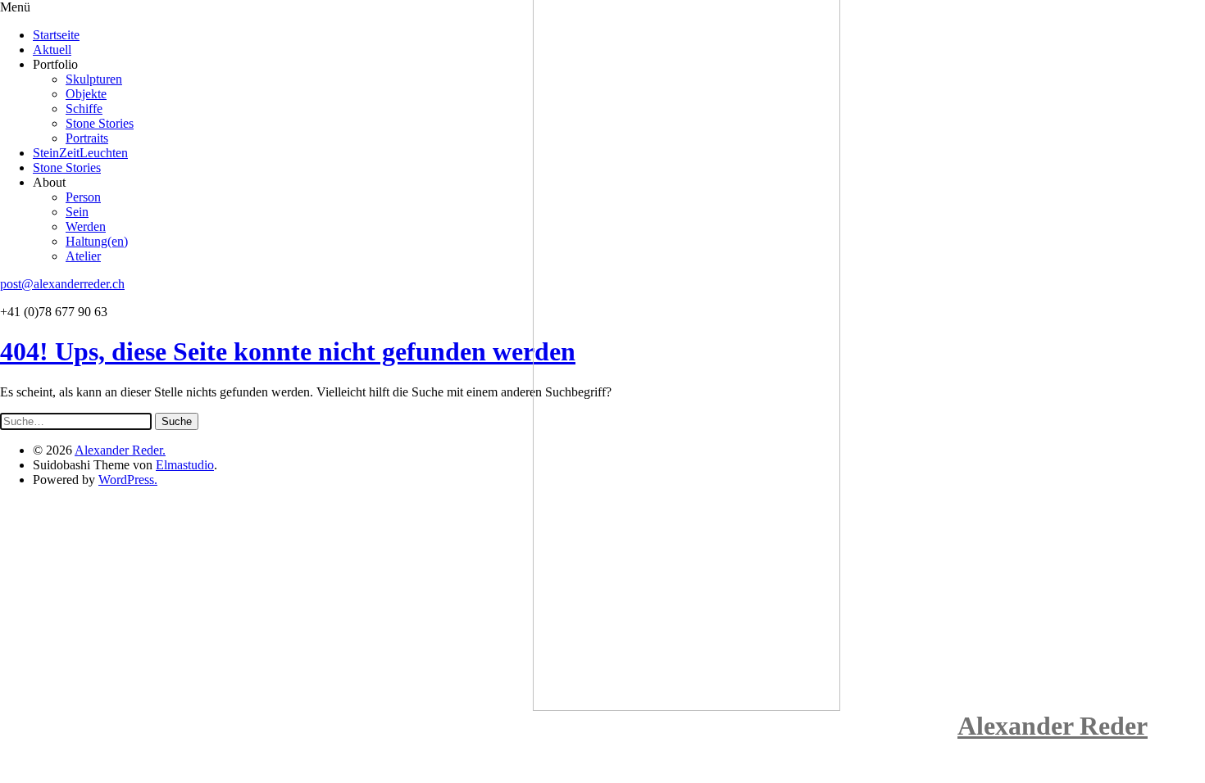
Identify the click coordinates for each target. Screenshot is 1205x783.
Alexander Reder (1052, 725)
